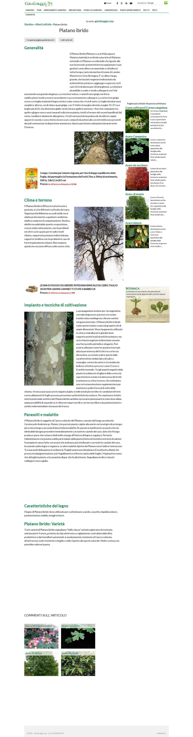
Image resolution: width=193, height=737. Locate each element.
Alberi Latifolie (43, 24)
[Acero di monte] (41, 663)
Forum (108, 3)
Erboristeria (75, 10)
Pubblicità (161, 733)
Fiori (39, 10)
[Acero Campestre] (137, 150)
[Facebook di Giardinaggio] (117, 3)
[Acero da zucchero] (137, 179)
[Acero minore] (137, 236)
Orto (154, 10)
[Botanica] (147, 304)
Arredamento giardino (55, 10)
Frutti (146, 10)
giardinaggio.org (104, 21)
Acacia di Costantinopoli (38, 626)
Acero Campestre (71, 626)
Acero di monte (33, 653)
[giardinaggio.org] (39, 3)
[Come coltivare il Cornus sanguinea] (137, 121)
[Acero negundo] (78, 663)
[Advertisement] (55, 21)
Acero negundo (70, 653)
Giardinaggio (111, 10)
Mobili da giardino (93, 10)
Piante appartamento (130, 10)
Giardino (29, 10)
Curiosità (30, 15)
